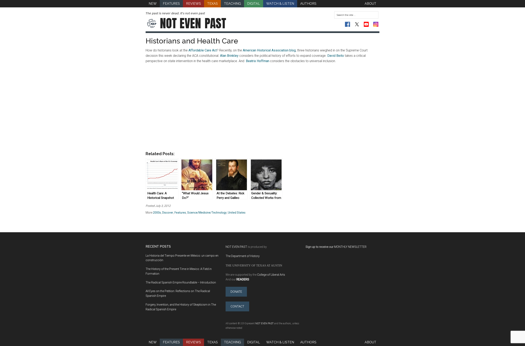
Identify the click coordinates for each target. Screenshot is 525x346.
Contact (237, 306)
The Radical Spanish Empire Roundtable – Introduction (181, 282)
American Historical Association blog (269, 50)
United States (236, 212)
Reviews (193, 342)
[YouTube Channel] (366, 24)
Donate (236, 291)
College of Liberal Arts (271, 274)
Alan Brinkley (229, 56)
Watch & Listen (280, 342)
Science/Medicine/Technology (207, 212)
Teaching (232, 342)
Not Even (193, 23)
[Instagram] (375, 24)
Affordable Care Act (202, 50)
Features (180, 212)
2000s (157, 212)
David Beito (335, 56)
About (370, 342)
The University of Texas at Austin (254, 265)
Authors (308, 342)
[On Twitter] (357, 24)
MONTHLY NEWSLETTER (350, 246)
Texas (212, 342)
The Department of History (243, 256)
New (153, 342)
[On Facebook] (347, 24)
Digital (253, 342)
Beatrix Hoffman (257, 61)
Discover (167, 212)
